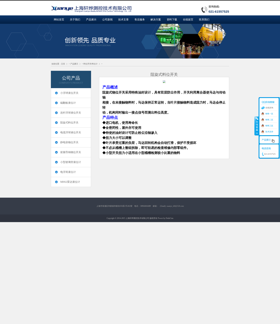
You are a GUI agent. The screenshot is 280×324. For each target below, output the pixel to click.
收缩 (256, 125)
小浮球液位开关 (69, 93)
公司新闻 (107, 19)
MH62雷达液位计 (70, 181)
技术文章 (123, 19)
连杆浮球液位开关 (70, 112)
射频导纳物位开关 (70, 152)
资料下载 (172, 19)
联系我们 (204, 19)
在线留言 (188, 19)
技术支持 (269, 132)
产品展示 (91, 19)
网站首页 (59, 19)
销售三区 (269, 126)
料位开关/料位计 (90, 64)
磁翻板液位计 (68, 102)
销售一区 (269, 114)
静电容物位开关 (69, 142)
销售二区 (269, 120)
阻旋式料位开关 (69, 122)
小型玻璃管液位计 (70, 162)
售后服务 (139, 19)
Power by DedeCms (165, 218)
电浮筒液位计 (68, 172)
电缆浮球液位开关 (70, 132)
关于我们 (75, 19)
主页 (63, 64)
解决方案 (156, 19)
